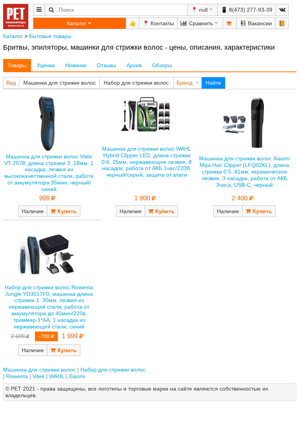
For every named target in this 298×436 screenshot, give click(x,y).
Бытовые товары (50, 36)
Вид (11, 83)
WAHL (56, 376)
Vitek (39, 376)
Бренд (184, 83)
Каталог (13, 36)
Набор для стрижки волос (136, 83)
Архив (134, 65)
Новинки (76, 65)
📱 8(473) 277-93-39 (246, 10)
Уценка (46, 65)
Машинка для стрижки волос (59, 83)
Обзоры (162, 65)
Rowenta (17, 376)
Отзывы (106, 65)
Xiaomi (77, 376)
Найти (213, 83)
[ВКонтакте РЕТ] (282, 10)
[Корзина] (230, 23)
